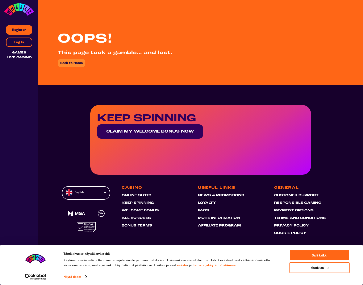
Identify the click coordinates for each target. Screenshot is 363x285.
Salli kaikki (319, 255)
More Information (219, 218)
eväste (182, 265)
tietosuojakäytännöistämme (214, 265)
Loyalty (207, 203)
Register (19, 30)
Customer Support (296, 195)
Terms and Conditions (300, 218)
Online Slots (136, 195)
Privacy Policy (291, 225)
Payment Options (294, 210)
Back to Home (71, 63)
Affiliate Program (219, 225)
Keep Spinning (138, 203)
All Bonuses (136, 218)
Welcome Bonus (140, 210)
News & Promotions (221, 195)
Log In (19, 42)
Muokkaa (317, 267)
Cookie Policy (290, 233)
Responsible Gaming (297, 203)
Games (19, 52)
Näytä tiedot (72, 276)
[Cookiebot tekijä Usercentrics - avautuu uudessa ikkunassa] (35, 277)
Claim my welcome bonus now (150, 131)
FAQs (203, 210)
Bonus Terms (137, 225)
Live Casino (19, 57)
